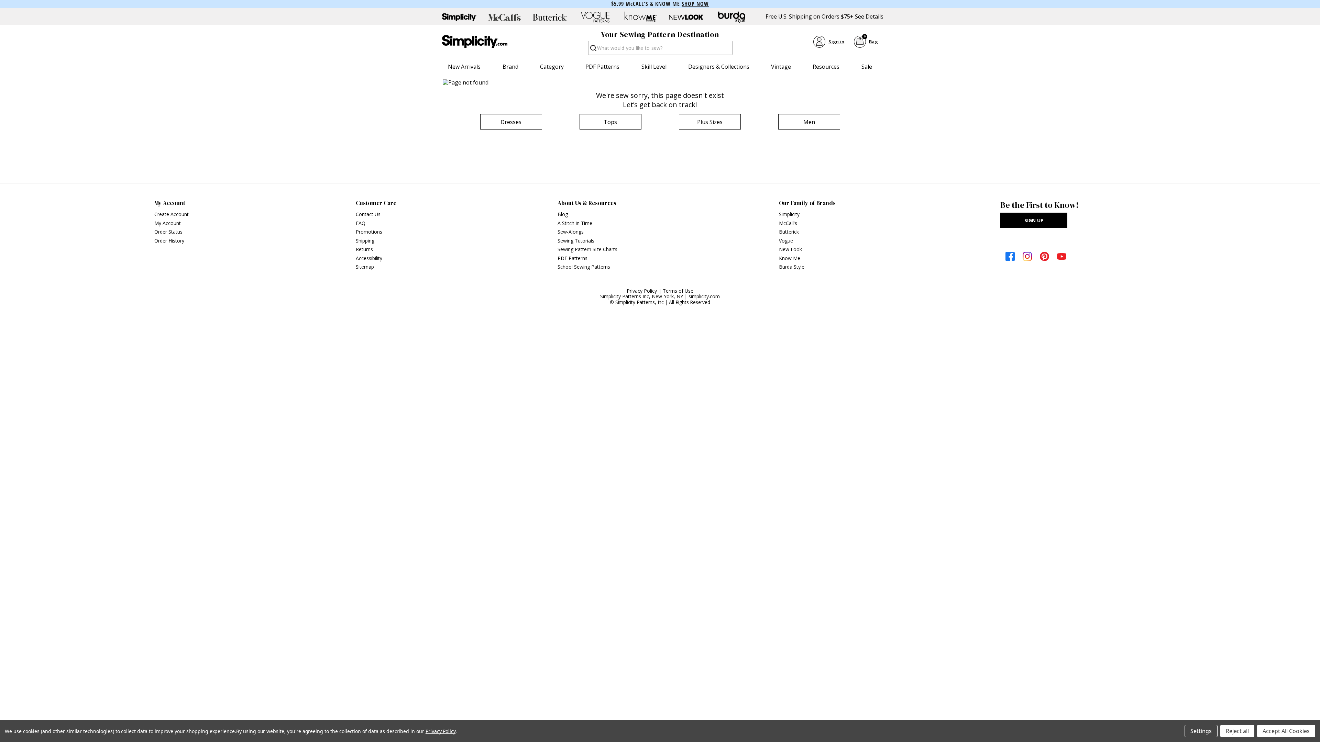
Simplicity (789, 214)
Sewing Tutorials (576, 240)
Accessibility (369, 258)
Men (809, 122)
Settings (1201, 731)
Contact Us (368, 214)
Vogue (786, 240)
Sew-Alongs (571, 231)
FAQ (360, 223)
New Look (790, 249)
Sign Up (1034, 220)
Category (552, 66)
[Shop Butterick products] (550, 17)
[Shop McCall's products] (504, 17)
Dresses (510, 122)
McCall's (788, 223)
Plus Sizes (710, 122)
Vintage (781, 66)
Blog (563, 214)
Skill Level (654, 66)
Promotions (369, 231)
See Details (869, 16)
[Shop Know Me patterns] (640, 17)
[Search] (592, 50)
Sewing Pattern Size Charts (587, 249)
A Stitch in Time (575, 223)
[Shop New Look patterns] (686, 17)
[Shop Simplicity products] (459, 17)
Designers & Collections (718, 66)
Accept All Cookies (1286, 731)
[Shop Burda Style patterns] (731, 17)
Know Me (789, 258)
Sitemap (365, 266)
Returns (364, 249)
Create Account (171, 214)
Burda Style (791, 266)
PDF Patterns (602, 66)
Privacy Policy (642, 291)
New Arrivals (464, 66)
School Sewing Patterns (584, 266)
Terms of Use (678, 291)
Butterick (789, 231)
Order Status (168, 231)
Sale (866, 66)
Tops (610, 122)
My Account (167, 223)
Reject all (1237, 731)
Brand (510, 66)
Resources (826, 66)
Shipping (365, 240)
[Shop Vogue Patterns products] (595, 17)
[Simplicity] (474, 41)
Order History (169, 240)
